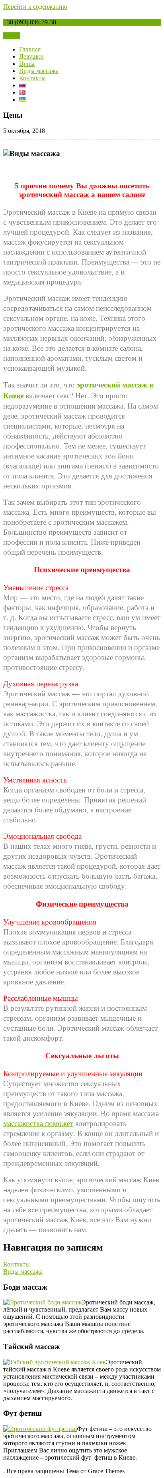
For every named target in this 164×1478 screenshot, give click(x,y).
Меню (11, 35)
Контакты (32, 78)
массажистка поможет (38, 1123)
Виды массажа (39, 70)
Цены (27, 63)
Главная (30, 49)
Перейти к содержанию (35, 6)
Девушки (31, 56)
